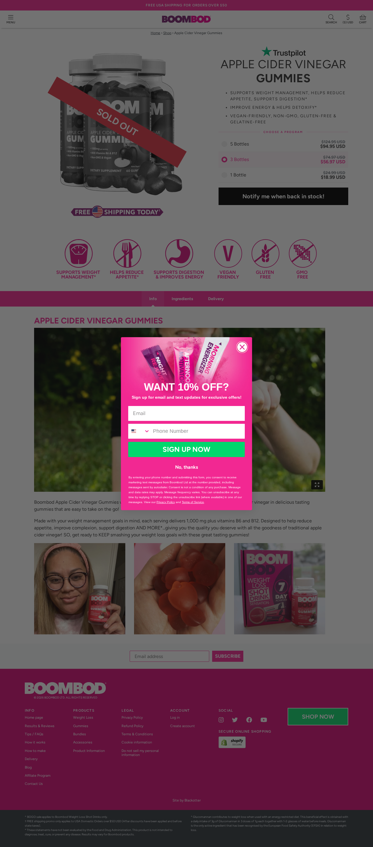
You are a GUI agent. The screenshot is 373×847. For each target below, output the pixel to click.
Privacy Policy (165, 502)
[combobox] (139, 431)
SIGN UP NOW (186, 449)
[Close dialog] (242, 347)
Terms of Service (193, 502)
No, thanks (186, 467)
